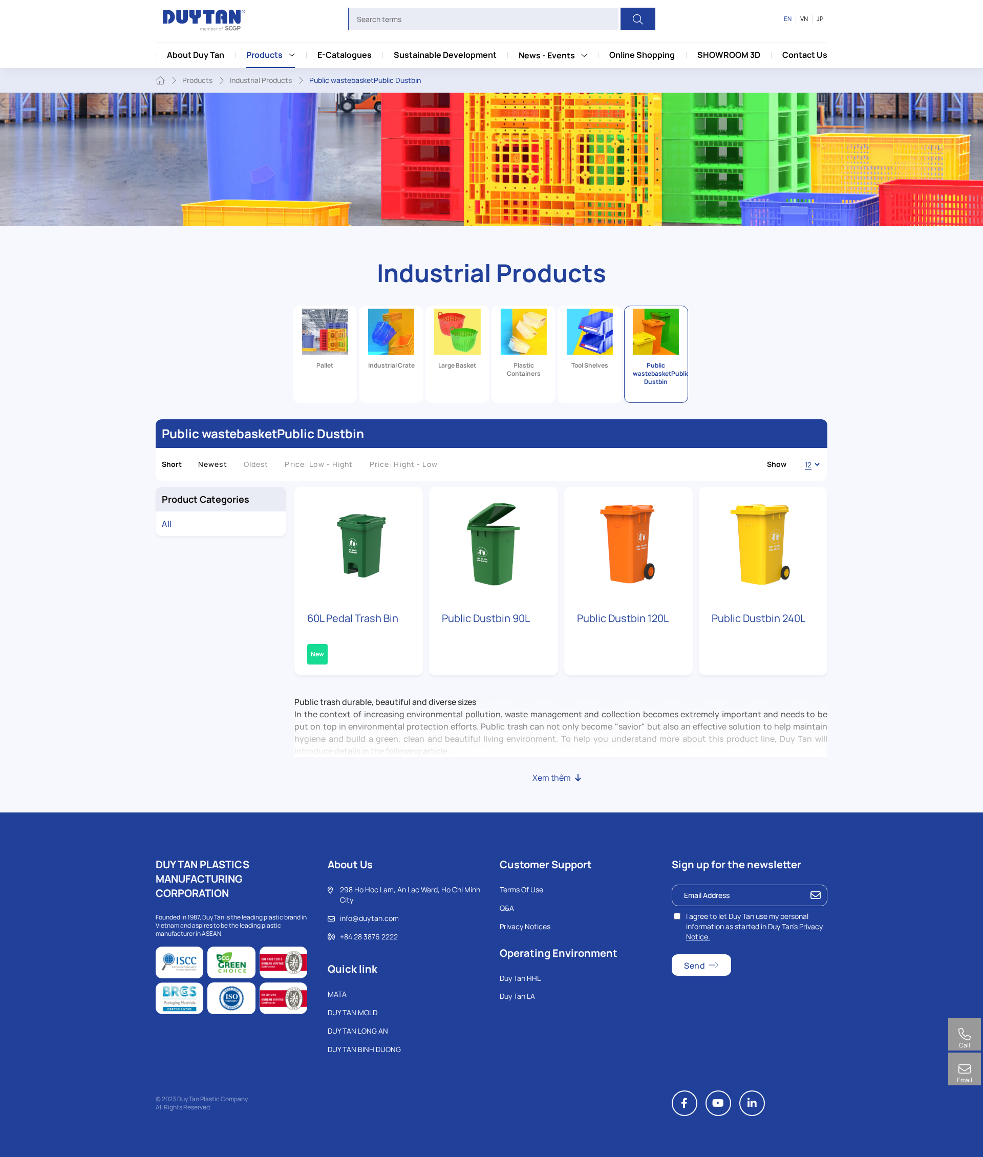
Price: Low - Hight (319, 464)
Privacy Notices (525, 926)
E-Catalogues (344, 54)
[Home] (160, 80)
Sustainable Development (445, 54)
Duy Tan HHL (520, 978)
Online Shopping (642, 54)
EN (788, 19)
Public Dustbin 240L (758, 618)
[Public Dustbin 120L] (628, 544)
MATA (337, 994)
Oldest (256, 464)
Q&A (507, 908)
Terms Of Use (521, 889)
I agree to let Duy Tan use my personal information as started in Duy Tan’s (754, 926)
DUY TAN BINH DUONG (364, 1049)
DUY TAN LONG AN (358, 1031)
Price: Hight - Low (404, 464)
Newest (212, 464)
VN (804, 19)
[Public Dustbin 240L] (763, 544)
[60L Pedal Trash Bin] (358, 544)
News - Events (547, 55)
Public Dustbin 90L (486, 618)
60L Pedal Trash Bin (352, 618)
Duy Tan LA (517, 996)
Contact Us (804, 54)
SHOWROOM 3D (728, 54)
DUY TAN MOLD (352, 1012)
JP (820, 19)
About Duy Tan (195, 54)
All (167, 523)
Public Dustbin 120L (623, 618)
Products (264, 54)
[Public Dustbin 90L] (493, 544)
